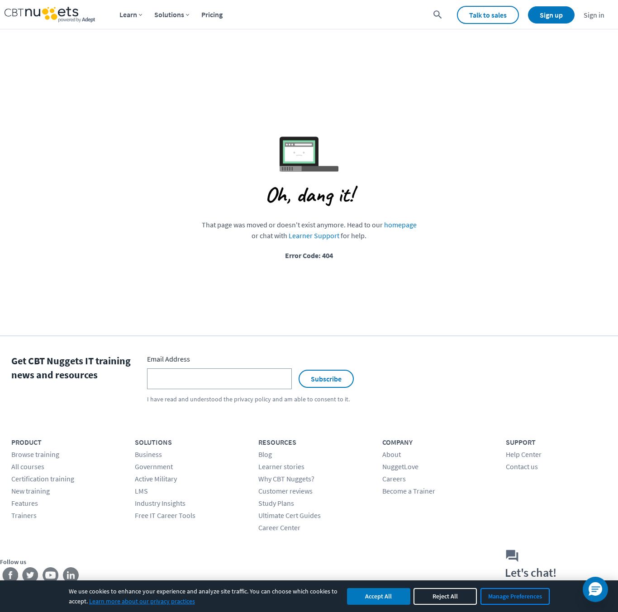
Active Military (156, 478)
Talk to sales (488, 14)
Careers (394, 478)
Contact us (522, 466)
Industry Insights (160, 503)
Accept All (378, 596)
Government (154, 466)
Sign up (551, 14)
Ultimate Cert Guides (289, 515)
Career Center (279, 527)
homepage (400, 224)
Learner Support (314, 235)
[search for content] (437, 14)
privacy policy (252, 399)
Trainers (24, 515)
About (391, 454)
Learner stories (281, 466)
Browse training (35, 454)
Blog (265, 454)
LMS (141, 490)
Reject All (445, 596)
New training (30, 490)
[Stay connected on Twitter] (30, 577)
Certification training (42, 478)
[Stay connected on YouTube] (51, 577)
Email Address (168, 358)
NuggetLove (400, 466)
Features (24, 503)
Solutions (169, 14)
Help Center (524, 454)
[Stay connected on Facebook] (10, 577)
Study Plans (276, 503)
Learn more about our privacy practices (142, 601)
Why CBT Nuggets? (286, 478)
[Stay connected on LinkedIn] (71, 577)
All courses (27, 466)
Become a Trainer (408, 490)
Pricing (212, 14)
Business (148, 454)
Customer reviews (285, 490)
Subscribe (326, 378)
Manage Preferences (515, 596)
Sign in (594, 14)
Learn (128, 14)
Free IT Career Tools (165, 515)
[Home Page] (50, 14)
